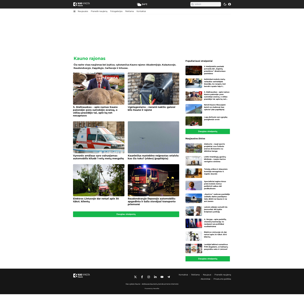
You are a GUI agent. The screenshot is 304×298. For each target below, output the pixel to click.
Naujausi (207, 275)
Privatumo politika (222, 279)
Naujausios (83, 11)
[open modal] (229, 4)
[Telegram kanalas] (168, 276)
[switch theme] (225, 4)
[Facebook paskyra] (142, 276)
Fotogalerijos (116, 11)
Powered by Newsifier (152, 288)
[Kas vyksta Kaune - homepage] (83, 4)
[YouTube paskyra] (162, 276)
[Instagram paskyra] (148, 276)
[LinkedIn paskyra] (155, 276)
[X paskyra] (135, 276)
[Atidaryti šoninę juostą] (74, 11)
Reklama (129, 11)
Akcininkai (205, 279)
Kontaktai (141, 11)
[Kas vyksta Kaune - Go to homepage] (83, 275)
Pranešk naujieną (99, 11)
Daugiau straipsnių (126, 214)
